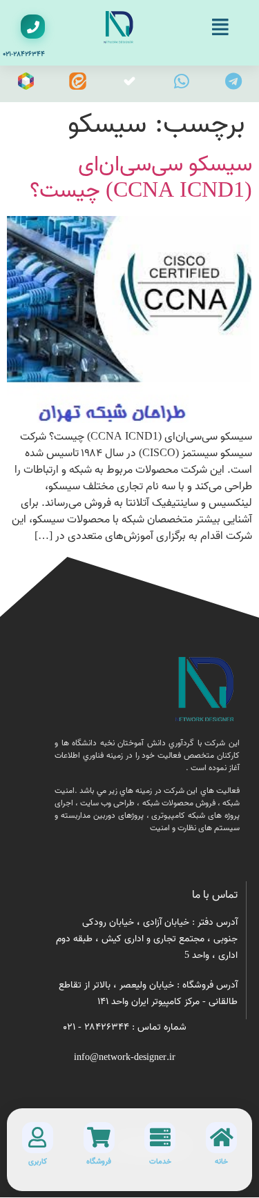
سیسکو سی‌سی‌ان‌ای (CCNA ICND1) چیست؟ (141, 177)
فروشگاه (98, 1161)
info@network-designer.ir (124, 1058)
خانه (221, 1161)
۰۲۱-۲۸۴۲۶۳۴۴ (24, 53)
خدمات (160, 1161)
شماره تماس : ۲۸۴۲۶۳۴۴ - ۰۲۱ (125, 1027)
